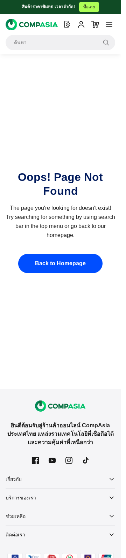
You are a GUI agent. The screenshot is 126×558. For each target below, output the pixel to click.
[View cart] (95, 24)
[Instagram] (69, 460)
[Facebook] (35, 460)
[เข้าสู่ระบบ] (81, 24)
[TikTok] (86, 460)
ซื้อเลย (89, 7)
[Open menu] (109, 24)
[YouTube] (52, 460)
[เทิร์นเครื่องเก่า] (67, 24)
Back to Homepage (60, 263)
